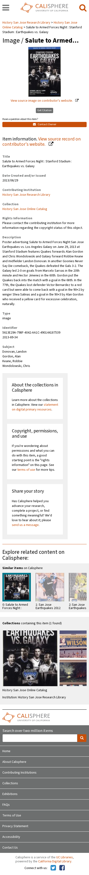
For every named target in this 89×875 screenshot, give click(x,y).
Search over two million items (27, 731)
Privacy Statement (15, 826)
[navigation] (5, 8)
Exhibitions (10, 794)
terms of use (26, 469)
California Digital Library (54, 861)
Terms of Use (11, 815)
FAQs (6, 804)
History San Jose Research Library (26, 22)
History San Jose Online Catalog (24, 209)
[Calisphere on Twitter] (53, 868)
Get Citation (44, 110)
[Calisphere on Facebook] (62, 868)
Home (6, 751)
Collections (10, 783)
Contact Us (10, 847)
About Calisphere (14, 762)
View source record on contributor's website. (41, 142)
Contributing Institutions (19, 772)
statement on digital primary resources (35, 407)
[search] (83, 8)
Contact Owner (46, 124)
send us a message (25, 525)
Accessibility (11, 837)
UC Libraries (64, 857)
